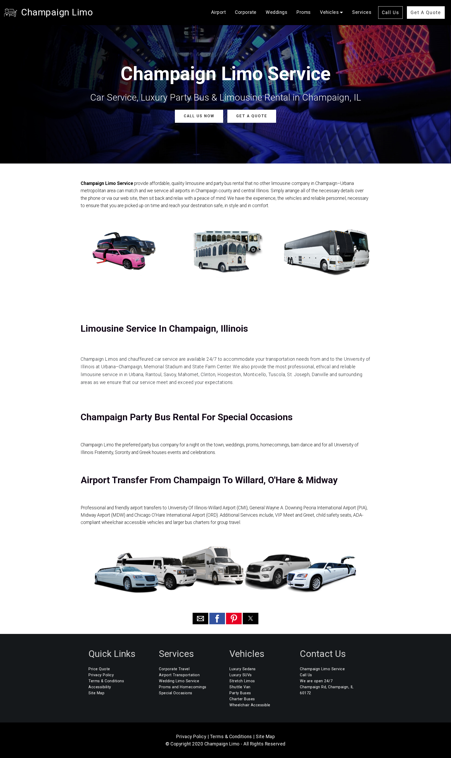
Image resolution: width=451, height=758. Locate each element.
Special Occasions (175, 693)
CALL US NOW (199, 116)
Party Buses (240, 693)
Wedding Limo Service (179, 681)
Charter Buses (242, 699)
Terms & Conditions (106, 681)
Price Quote (99, 669)
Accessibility (99, 687)
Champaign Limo (57, 12)
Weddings (276, 12)
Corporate (246, 12)
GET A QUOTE (251, 116)
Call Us (390, 12)
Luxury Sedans (242, 669)
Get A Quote (426, 12)
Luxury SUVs (240, 675)
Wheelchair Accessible (249, 705)
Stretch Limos (242, 681)
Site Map (96, 693)
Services (361, 12)
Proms (303, 12)
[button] (200, 618)
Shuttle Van (240, 687)
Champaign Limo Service (322, 669)
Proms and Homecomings (182, 687)
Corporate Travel (174, 669)
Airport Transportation (179, 675)
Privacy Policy (101, 675)
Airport (218, 12)
